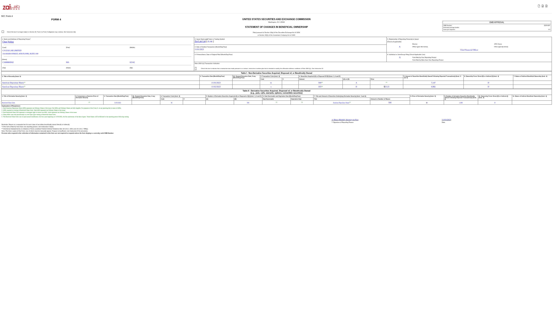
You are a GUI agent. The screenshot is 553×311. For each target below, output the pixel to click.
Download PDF (543, 6)
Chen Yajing (8, 42)
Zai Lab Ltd (200, 41)
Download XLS (546, 6)
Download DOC (539, 6)
